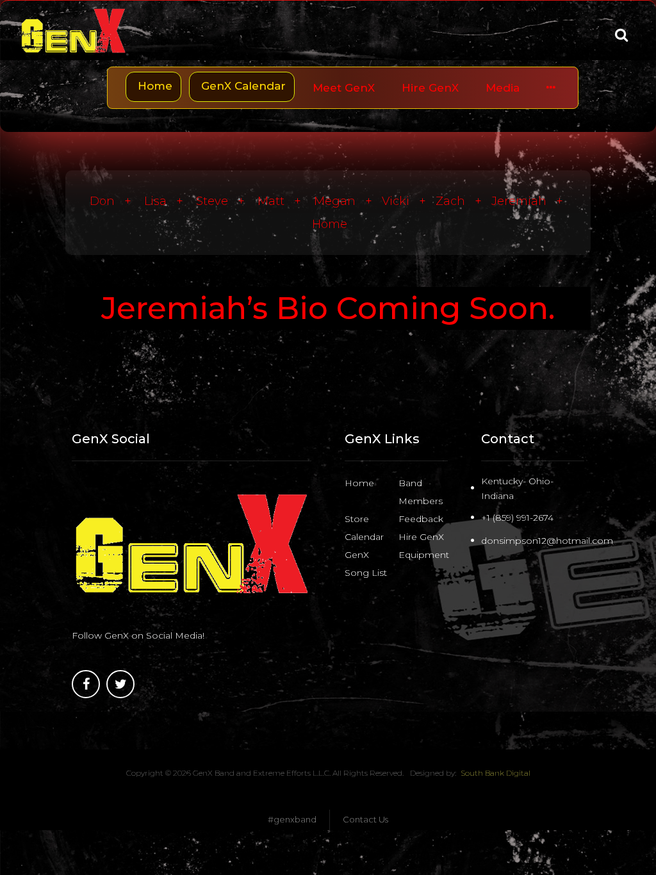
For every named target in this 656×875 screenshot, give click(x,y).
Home (329, 224)
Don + (115, 201)
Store (357, 519)
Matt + (284, 201)
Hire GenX (421, 537)
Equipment (423, 554)
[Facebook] (86, 684)
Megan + (348, 201)
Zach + (463, 201)
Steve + (225, 201)
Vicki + (409, 201)
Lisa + (168, 201)
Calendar (364, 537)
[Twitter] (120, 684)
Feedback (420, 519)
